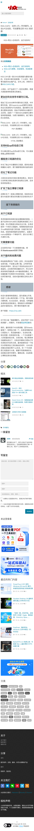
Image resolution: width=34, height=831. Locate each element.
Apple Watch (13, 686)
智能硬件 (11, 710)
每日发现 (27, 710)
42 (23, 415)
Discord (29, 792)
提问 (2, 767)
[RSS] (27, 786)
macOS (4, 696)
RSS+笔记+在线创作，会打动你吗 (17, 66)
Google (4, 693)
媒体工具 (17, 703)
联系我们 (3, 742)
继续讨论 (3, 744)
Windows (5, 700)
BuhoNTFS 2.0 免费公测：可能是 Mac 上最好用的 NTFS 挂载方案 (23, 644)
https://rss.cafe (15, 311)
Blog (13, 690)
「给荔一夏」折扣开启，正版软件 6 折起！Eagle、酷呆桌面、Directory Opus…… (23, 615)
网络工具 (25, 717)
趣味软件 (17, 720)
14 (22, 381)
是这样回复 (25, 323)
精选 (11, 717)
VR (16, 696)
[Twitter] (22, 786)
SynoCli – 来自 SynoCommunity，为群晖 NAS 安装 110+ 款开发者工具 (22, 390)
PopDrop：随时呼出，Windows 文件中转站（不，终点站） (22, 629)
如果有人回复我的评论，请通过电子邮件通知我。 (16, 500)
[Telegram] (7, 786)
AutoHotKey (5, 690)
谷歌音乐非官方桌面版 (19, 412)
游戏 (3, 713)
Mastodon (15, 792)
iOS (10, 693)
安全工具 (25, 703)
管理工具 (4, 717)
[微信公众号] (12, 786)
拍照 (27, 707)
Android (4, 686)
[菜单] (2, 2)
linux (27, 693)
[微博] (17, 786)
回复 (31, 439)
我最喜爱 (12, 707)
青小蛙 (21, 35)
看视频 (17, 713)
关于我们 (3, 740)
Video (10, 696)
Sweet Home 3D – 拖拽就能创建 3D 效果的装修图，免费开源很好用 (22, 402)
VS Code (22, 696)
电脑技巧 (9, 713)
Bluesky (22, 792)
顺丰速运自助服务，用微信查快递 (22, 378)
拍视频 (4, 710)
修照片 (20, 700)
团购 (3, 703)
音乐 (29, 720)
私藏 (22, 713)
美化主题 (4, 720)
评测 (11, 720)
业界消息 (13, 700)
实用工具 (4, 707)
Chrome (20, 690)
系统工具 (17, 717)
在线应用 (3, 35)
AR (21, 686)
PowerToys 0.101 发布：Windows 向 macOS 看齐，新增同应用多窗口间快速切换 (23, 586)
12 (22, 407)
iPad (14, 693)
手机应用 (20, 707)
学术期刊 (6, 427)
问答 (24, 720)
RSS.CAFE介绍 (8, 84)
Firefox (27, 690)
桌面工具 (19, 710)
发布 (2, 758)
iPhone (21, 693)
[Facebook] (2, 786)
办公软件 (27, 700)
